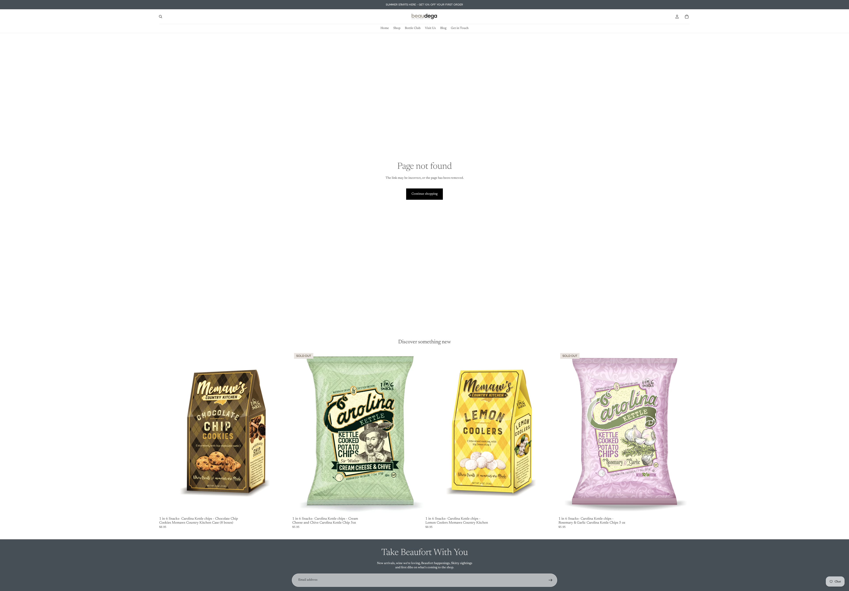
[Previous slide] (299, 433)
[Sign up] (550, 580)
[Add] (284, 508)
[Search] (160, 16)
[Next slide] (417, 433)
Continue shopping (424, 194)
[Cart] (687, 16)
